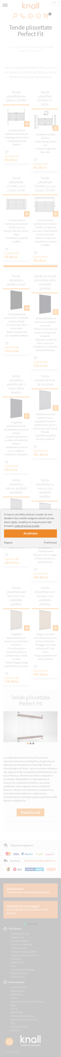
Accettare (30, 533)
